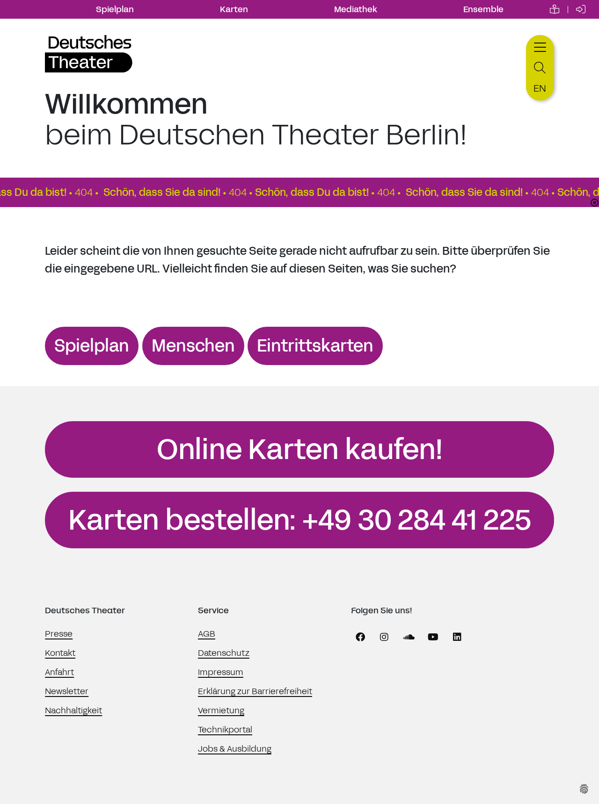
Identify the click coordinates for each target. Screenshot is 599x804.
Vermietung (221, 710)
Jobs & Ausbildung (234, 749)
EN (539, 88)
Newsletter (66, 691)
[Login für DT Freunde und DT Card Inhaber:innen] (580, 9)
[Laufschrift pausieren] (595, 203)
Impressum (220, 672)
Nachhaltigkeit (73, 710)
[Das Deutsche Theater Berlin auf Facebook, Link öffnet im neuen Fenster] (360, 637)
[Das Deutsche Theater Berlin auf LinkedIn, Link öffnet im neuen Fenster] (457, 637)
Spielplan (115, 9)
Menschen (193, 346)
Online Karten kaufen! (300, 449)
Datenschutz (223, 653)
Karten (234, 9)
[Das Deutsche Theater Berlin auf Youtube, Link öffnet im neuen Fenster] (433, 637)
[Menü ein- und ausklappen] (540, 46)
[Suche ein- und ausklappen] (540, 68)
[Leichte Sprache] (554, 9)
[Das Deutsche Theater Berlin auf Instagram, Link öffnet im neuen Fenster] (384, 637)
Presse (59, 634)
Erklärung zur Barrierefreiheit (255, 691)
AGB (206, 634)
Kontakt (60, 653)
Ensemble (483, 9)
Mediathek (355, 9)
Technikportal (225, 730)
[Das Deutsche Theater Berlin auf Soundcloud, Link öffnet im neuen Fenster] (408, 637)
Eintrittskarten (315, 346)
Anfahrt (59, 672)
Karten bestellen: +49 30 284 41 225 (299, 520)
